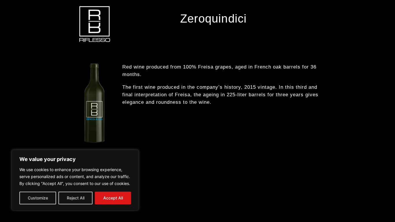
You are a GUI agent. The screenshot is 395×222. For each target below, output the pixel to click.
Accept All (113, 197)
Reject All (75, 197)
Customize (38, 197)
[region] (75, 180)
